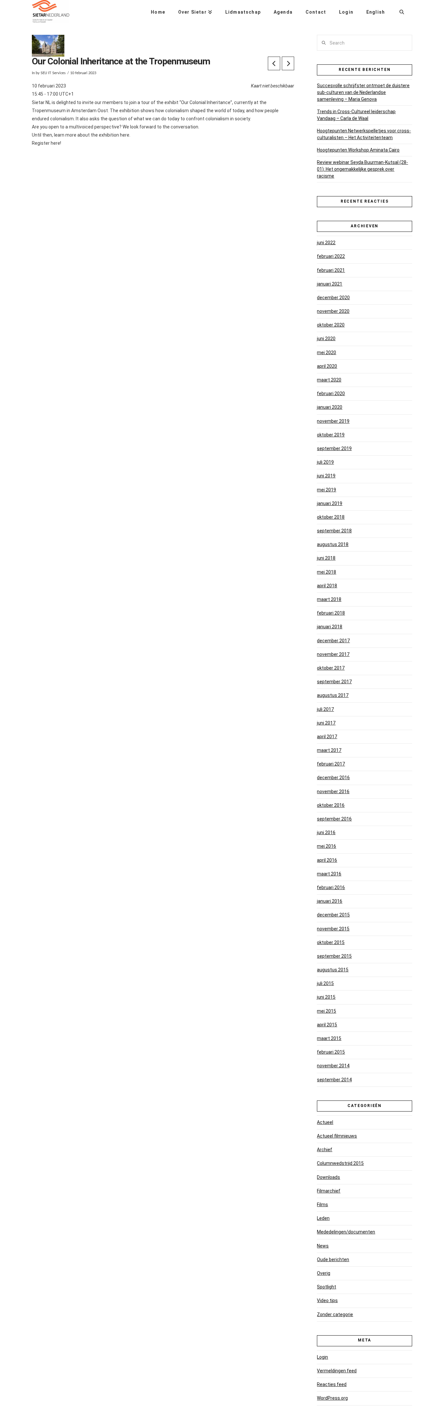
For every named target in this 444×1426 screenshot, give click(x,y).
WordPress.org (332, 1398)
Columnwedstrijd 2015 (340, 1163)
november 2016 (333, 791)
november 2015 (333, 928)
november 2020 (333, 311)
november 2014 (333, 1065)
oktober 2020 (331, 324)
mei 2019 (326, 489)
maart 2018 (329, 599)
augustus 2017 (332, 695)
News (323, 1245)
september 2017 (334, 681)
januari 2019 (329, 503)
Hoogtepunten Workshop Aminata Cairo (358, 150)
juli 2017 (325, 709)
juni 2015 (326, 997)
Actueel (325, 1122)
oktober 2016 (331, 805)
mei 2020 (326, 352)
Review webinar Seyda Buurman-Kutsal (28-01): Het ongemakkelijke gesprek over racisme (362, 169)
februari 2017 (331, 763)
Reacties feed (331, 1384)
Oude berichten (333, 1259)
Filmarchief (328, 1190)
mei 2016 (326, 846)
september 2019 (334, 448)
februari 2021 (331, 270)
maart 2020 (329, 379)
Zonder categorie (335, 1314)
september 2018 (334, 530)
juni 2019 (326, 475)
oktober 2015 (331, 942)
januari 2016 (329, 901)
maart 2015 (329, 1038)
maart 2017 (329, 750)
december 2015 (333, 914)
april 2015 (327, 1024)
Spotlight (326, 1286)
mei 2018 (326, 572)
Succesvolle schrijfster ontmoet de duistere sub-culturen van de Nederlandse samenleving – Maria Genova (363, 92)
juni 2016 (326, 832)
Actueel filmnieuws (337, 1136)
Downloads (328, 1177)
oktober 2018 (331, 517)
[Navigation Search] (401, 10)
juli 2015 (325, 983)
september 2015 (334, 956)
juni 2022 (326, 242)
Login (322, 1357)
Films (322, 1204)
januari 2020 (329, 407)
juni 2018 (326, 558)
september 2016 (334, 818)
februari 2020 (331, 393)
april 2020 (327, 366)
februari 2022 (331, 256)
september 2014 (334, 1079)
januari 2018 (329, 626)
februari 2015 (331, 1052)
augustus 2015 (332, 969)
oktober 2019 (331, 434)
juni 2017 (326, 723)
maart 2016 (329, 873)
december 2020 (333, 297)
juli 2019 (325, 462)
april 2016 (327, 860)
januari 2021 (329, 284)
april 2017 (327, 736)
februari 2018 (331, 613)
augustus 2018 (332, 544)
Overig (323, 1273)
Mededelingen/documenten (346, 1231)
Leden (323, 1218)
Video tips (327, 1300)
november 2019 (333, 421)
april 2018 (327, 585)
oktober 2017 (331, 668)
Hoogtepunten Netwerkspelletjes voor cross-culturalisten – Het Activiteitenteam (364, 134)
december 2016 (333, 777)
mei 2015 (326, 1011)
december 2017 (333, 640)
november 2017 (333, 654)
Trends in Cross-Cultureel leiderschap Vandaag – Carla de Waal (356, 115)
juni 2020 (326, 338)
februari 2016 (331, 887)
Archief (324, 1149)
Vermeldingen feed (337, 1370)
